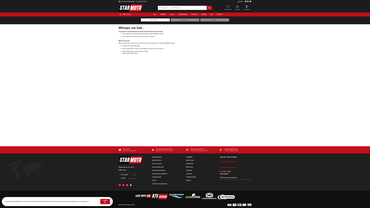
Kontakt (188, 180)
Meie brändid (190, 160)
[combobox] (191, 8)
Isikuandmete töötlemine (159, 174)
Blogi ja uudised (156, 160)
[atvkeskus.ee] (160, 199)
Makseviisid (189, 167)
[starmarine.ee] (176, 199)
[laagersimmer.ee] (209, 199)
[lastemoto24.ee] (143, 199)
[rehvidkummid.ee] (226, 199)
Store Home (126, 53)
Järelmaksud (190, 164)
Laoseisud (189, 174)
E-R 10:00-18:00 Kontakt (128, 2)
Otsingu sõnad (156, 177)
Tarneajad (189, 170)
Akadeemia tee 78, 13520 (126, 167)
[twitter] (123, 185)
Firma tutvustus (157, 164)
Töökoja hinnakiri (191, 177)
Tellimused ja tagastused (159, 184)
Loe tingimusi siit (84, 201)
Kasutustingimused (158, 167)
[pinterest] (127, 185)
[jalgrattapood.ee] (193, 199)
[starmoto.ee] (131, 8)
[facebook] (120, 185)
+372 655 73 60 (142, 2)
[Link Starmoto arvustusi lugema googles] (128, 181)
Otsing (154, 180)
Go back (124, 46)
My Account (134, 53)
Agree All (105, 201)
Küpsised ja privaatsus (158, 170)
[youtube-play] (131, 185)
